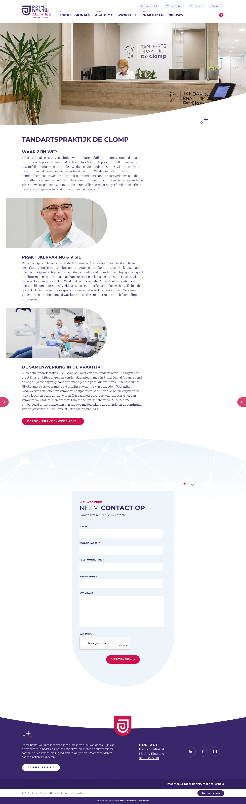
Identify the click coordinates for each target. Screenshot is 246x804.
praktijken (152, 15)
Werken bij (172, 6)
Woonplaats (89, 543)
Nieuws (175, 15)
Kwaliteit (127, 15)
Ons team (196, 6)
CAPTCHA (85, 634)
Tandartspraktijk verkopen (81, 781)
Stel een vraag (210, 793)
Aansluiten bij (149, 6)
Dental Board (113, 781)
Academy (104, 15)
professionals (75, 15)
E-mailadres (89, 576)
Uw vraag (86, 593)
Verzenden (121, 659)
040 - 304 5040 (149, 758)
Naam (84, 526)
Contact (216, 6)
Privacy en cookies (72, 793)
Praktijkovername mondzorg (41, 785)
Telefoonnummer (93, 560)
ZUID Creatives (127, 800)
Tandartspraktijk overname (39, 781)
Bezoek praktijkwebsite (50, 421)
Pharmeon (143, 800)
